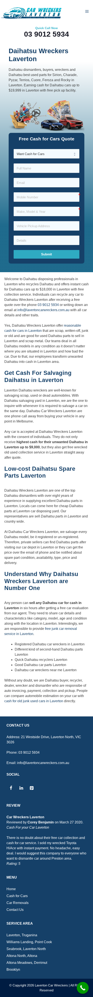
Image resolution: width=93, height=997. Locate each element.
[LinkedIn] (21, 788)
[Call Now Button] (83, 988)
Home (11, 889)
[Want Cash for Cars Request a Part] (46, 153)
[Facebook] (10, 788)
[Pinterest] (31, 788)
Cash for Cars (17, 896)
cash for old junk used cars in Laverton (33, 701)
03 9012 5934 (46, 34)
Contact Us (15, 910)
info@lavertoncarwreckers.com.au (43, 310)
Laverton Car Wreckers (51, 985)
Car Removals (17, 903)
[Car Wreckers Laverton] (31, 12)
